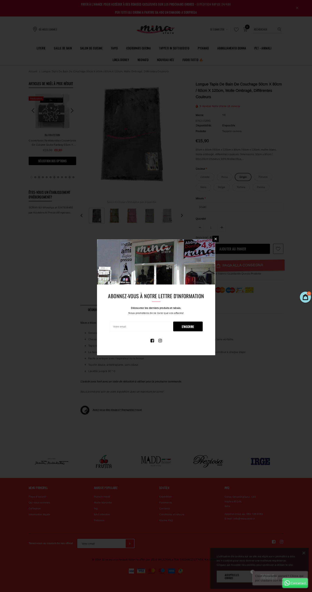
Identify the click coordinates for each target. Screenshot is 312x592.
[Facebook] (152, 341)
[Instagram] (160, 341)
